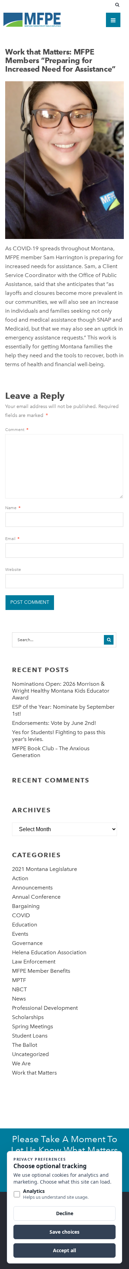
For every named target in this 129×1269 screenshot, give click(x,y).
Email (12, 538)
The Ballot (24, 1045)
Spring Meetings (32, 1026)
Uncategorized (30, 1054)
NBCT (19, 989)
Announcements (32, 887)
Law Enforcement (33, 961)
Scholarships (28, 1017)
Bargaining (26, 906)
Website (13, 569)
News (19, 998)
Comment (16, 429)
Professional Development (45, 1008)
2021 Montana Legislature (44, 869)
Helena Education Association (49, 952)
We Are (21, 1063)
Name (12, 507)
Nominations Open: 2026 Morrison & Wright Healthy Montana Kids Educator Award (60, 691)
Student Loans (29, 1035)
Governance (27, 943)
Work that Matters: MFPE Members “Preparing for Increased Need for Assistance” (60, 60)
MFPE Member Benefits (41, 971)
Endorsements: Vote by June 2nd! (54, 723)
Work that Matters (34, 1072)
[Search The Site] (118, 4)
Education (24, 924)
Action (20, 878)
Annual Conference (36, 897)
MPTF (19, 980)
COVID (21, 915)
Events (20, 934)
